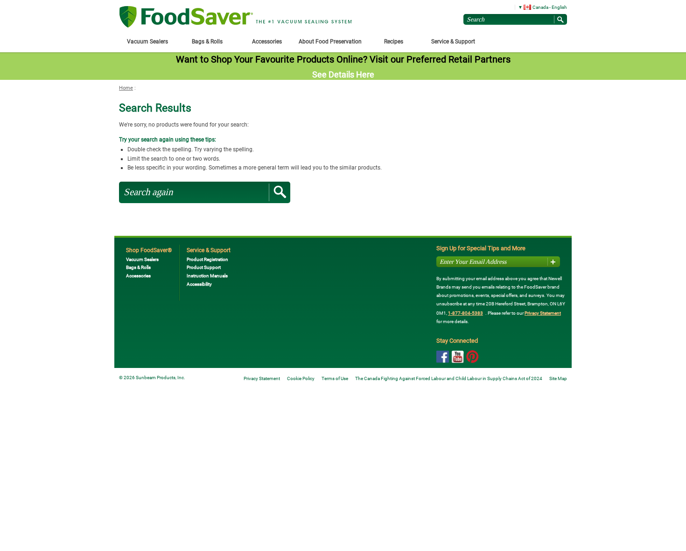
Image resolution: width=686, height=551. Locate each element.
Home (126, 88)
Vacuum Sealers (142, 259)
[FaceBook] (442, 357)
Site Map (558, 378)
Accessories (138, 275)
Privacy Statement (543, 313)
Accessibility (199, 284)
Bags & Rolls (138, 267)
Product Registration (207, 259)
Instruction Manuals (207, 275)
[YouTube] (457, 357)
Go (279, 192)
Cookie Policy (301, 378)
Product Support (204, 267)
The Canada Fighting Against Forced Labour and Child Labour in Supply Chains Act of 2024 (448, 378)
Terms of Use (335, 378)
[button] (539, 7)
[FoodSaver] (186, 17)
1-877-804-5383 (465, 313)
